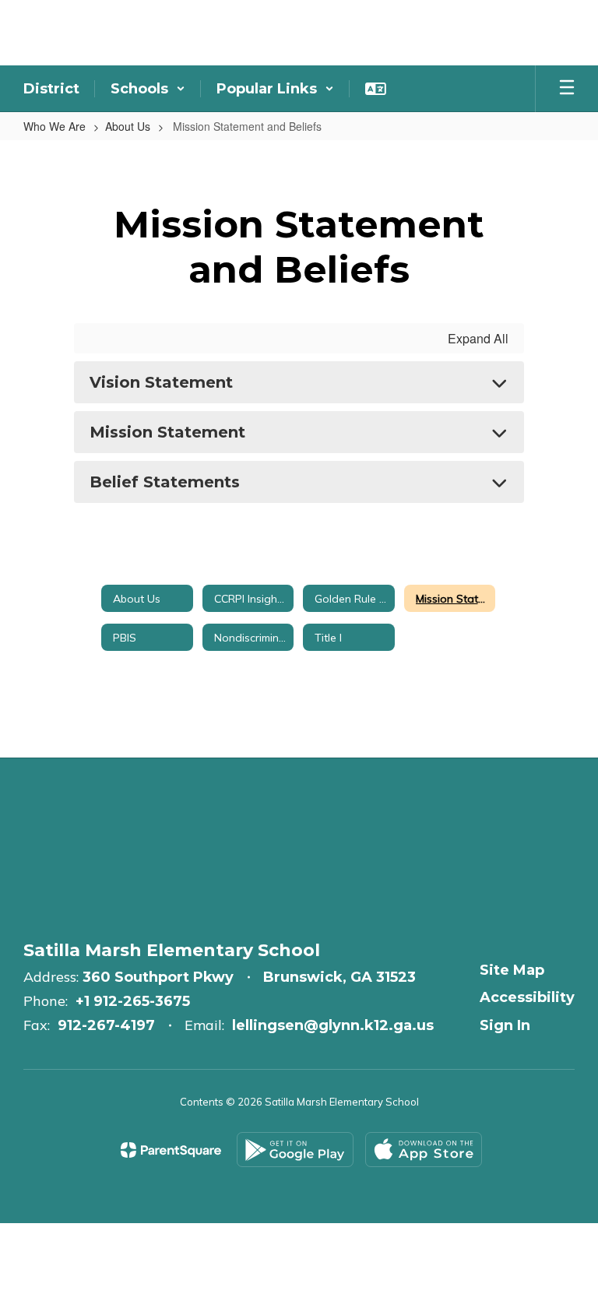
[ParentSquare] (171, 1150)
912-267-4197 (106, 1025)
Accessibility (527, 997)
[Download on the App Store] (423, 1149)
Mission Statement (167, 432)
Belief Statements (165, 482)
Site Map (512, 970)
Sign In (505, 1025)
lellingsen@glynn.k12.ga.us (333, 1025)
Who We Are (54, 126)
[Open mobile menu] (567, 88)
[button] (148, 88)
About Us (127, 126)
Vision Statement (161, 382)
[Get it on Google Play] (295, 1149)
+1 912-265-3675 (133, 1001)
